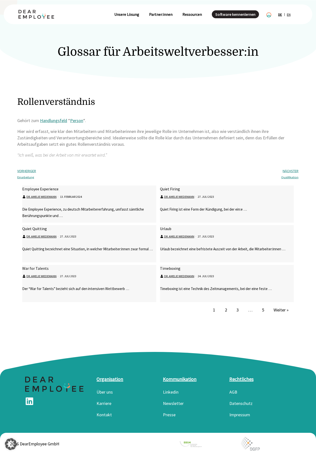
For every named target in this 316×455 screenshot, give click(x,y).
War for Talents (35, 268)
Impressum (239, 415)
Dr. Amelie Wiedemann (41, 197)
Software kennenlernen (235, 14)
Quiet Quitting (34, 228)
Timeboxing (170, 268)
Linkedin (170, 392)
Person (76, 120)
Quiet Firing (170, 188)
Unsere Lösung (126, 14)
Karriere (104, 403)
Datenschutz (241, 403)
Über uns (105, 392)
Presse (169, 415)
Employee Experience (40, 188)
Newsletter (173, 403)
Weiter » (281, 310)
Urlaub (165, 228)
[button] (11, 444)
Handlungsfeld (53, 120)
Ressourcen (192, 14)
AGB (233, 392)
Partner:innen (161, 14)
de (280, 14)
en (289, 14)
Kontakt (104, 415)
